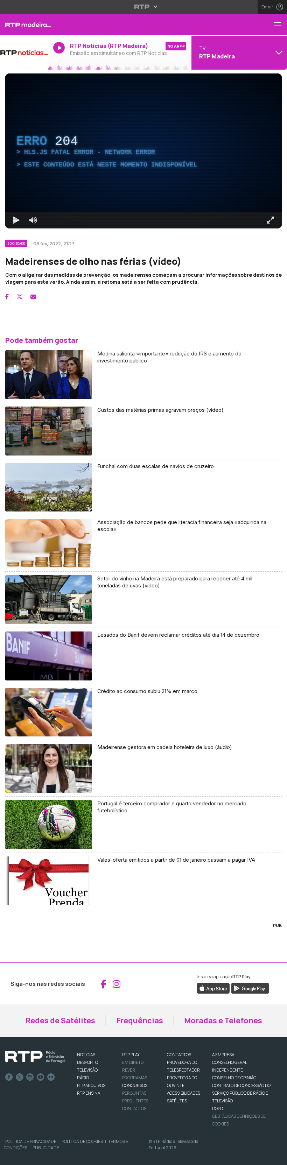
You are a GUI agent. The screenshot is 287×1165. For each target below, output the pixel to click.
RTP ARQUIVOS (91, 1085)
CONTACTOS (179, 1055)
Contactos (134, 1108)
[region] (143, 150)
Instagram (30, 1077)
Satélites (177, 1101)
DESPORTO (87, 1062)
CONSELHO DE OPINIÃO (234, 1078)
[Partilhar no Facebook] (7, 297)
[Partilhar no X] (19, 297)
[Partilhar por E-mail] (33, 297)
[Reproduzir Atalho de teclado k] (16, 220)
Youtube (40, 1077)
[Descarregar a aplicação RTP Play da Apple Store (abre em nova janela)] (213, 988)
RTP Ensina (88, 1093)
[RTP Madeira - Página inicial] (24, 24)
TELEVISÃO (87, 1070)
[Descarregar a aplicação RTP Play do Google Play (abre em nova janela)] (250, 988)
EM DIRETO (133, 1062)
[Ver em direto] (24, 52)
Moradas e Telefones (223, 1020)
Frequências (139, 1020)
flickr (51, 1077)
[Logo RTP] (35, 1057)
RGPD (217, 1108)
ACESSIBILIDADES (183, 1093)
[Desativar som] (33, 220)
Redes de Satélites (60, 1020)
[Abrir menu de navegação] (280, 25)
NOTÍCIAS (86, 1055)
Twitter (19, 1077)
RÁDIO (83, 1078)
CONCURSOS (134, 1085)
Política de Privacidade (30, 1141)
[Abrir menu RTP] (143, 6)
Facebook (9, 1077)
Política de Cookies (82, 1141)
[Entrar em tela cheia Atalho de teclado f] (270, 220)
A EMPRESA (223, 1055)
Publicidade (46, 1148)
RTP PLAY (131, 1055)
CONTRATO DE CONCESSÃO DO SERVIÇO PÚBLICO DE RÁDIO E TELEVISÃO (241, 1093)
